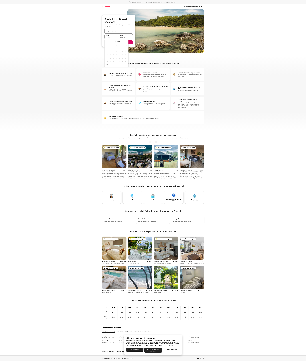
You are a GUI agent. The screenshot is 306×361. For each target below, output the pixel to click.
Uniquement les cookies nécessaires (153, 350)
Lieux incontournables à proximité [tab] (143, 331)
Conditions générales (127, 358)
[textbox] (111, 37)
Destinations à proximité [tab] (108, 331)
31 (107, 64)
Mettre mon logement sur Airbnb (193, 7)
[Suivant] (156, 142)
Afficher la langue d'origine (169, 2)
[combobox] (119, 32)
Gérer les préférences (171, 349)
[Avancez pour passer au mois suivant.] (125, 41)
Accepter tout (135, 349)
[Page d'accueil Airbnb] (106, 6)
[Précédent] (150, 142)
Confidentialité (117, 358)
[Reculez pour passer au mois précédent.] (107, 41)
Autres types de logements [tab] (124, 331)
